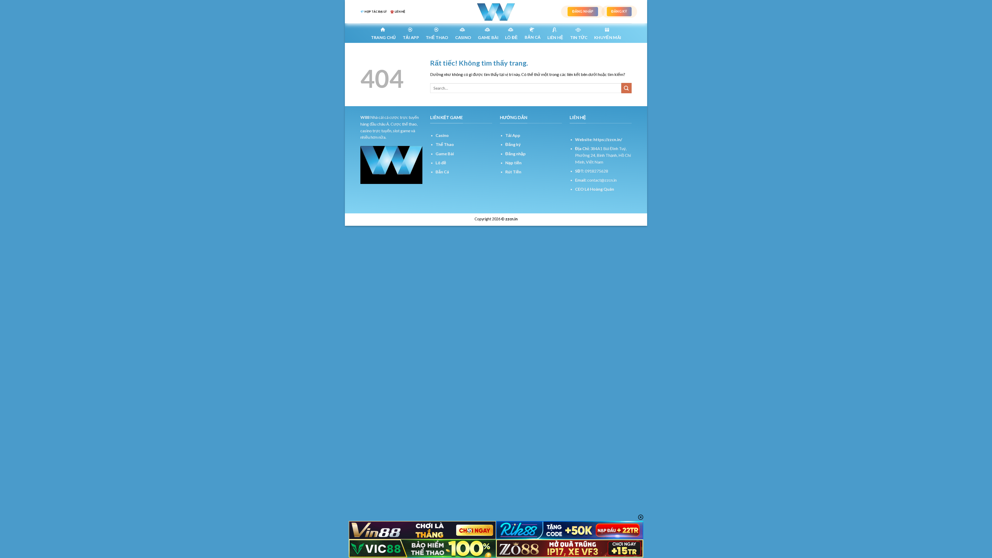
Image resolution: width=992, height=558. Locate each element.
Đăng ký (513, 144)
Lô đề (441, 162)
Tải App (411, 37)
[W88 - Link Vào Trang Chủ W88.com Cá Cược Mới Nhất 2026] (496, 11)
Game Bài (445, 153)
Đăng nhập (515, 153)
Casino (463, 37)
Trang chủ (383, 37)
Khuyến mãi (607, 37)
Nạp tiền (513, 162)
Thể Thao (445, 144)
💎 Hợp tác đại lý (373, 11)
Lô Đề (511, 37)
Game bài (488, 37)
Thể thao (437, 37)
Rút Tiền (513, 171)
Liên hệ (555, 37)
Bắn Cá (533, 37)
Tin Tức (578, 37)
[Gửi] (626, 88)
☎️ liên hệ (397, 11)
